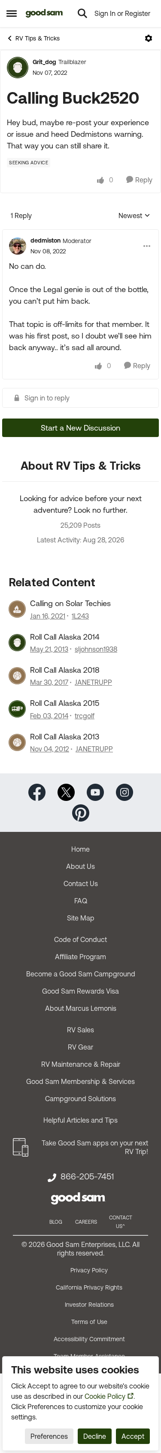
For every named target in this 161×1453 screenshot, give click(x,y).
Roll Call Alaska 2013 (64, 736)
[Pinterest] (80, 812)
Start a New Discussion (80, 427)
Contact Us (81, 883)
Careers (86, 1222)
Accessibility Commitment (89, 1339)
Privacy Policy (89, 1270)
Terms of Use (89, 1321)
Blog (55, 1222)
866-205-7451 (87, 1176)
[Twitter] (66, 791)
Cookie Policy (105, 1396)
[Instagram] (124, 791)
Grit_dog (44, 61)
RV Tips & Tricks (37, 38)
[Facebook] (37, 791)
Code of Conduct (80, 939)
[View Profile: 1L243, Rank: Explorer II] (17, 609)
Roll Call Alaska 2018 (65, 669)
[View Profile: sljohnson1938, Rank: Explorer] (17, 642)
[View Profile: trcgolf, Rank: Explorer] (17, 708)
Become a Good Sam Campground (80, 974)
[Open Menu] (149, 38)
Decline (94, 1436)
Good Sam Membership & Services (80, 1081)
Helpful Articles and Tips (80, 1120)
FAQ (80, 901)
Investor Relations (89, 1304)
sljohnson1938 (96, 649)
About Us (80, 866)
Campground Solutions (80, 1098)
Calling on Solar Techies (70, 603)
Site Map (80, 918)
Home (80, 849)
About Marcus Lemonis (80, 1008)
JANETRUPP (93, 682)
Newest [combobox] (134, 216)
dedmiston (45, 240)
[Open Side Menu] (11, 13)
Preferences (49, 1436)
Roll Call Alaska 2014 (65, 636)
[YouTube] (95, 791)
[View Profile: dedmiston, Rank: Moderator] (17, 246)
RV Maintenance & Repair (80, 1064)
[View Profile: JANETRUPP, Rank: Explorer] (17, 675)
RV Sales (80, 1030)
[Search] (82, 13)
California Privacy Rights (89, 1287)
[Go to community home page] (44, 13)
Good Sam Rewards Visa (80, 991)
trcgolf (84, 716)
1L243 (80, 616)
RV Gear (80, 1047)
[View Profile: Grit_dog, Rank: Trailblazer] (17, 67)
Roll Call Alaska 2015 (64, 703)
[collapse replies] (80, 233)
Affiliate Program (80, 956)
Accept (133, 1436)
